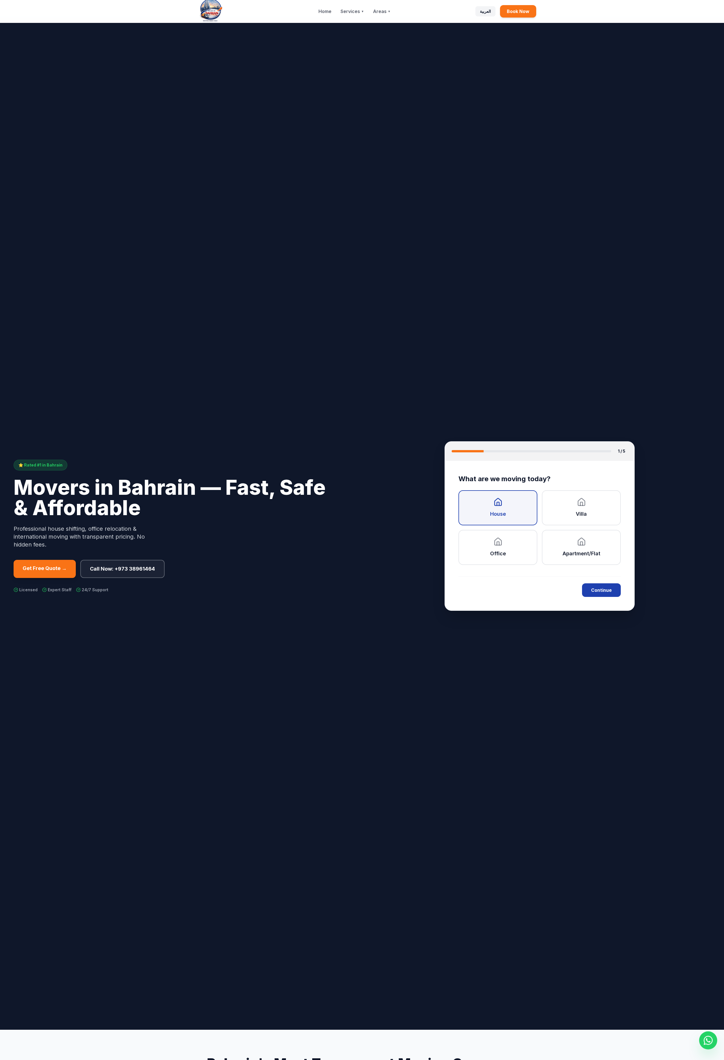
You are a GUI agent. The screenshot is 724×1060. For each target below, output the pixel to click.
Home (324, 11)
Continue (601, 590)
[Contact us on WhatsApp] (708, 1040)
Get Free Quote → (45, 568)
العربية (485, 11)
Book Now (518, 11)
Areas (382, 11)
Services (352, 11)
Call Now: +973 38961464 (122, 569)
